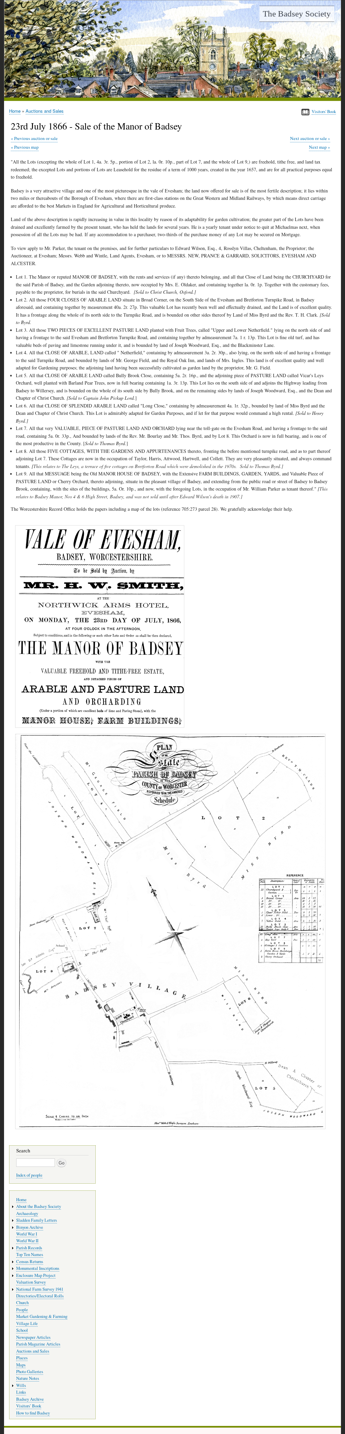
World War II (27, 1241)
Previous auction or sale (36, 138)
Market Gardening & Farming (41, 1316)
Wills (21, 1385)
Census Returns (29, 1261)
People (22, 1310)
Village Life (27, 1323)
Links (21, 1392)
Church (22, 1302)
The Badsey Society (297, 14)
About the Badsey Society (38, 1206)
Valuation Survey (31, 1282)
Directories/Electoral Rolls (40, 1296)
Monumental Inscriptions (37, 1268)
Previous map (26, 147)
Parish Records (29, 1248)
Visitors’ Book (28, 1406)
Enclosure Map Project (36, 1275)
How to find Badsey (33, 1413)
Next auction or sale (308, 138)
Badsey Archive (30, 1399)
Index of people (29, 1175)
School (22, 1330)
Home (15, 111)
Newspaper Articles (33, 1337)
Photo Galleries (29, 1371)
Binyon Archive (29, 1227)
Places (22, 1358)
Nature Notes (27, 1378)
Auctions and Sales (45, 111)
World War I (26, 1234)
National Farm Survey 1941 (39, 1289)
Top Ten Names (29, 1254)
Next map (318, 147)
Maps (21, 1365)
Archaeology (27, 1213)
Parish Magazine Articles (38, 1344)
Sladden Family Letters (36, 1220)
